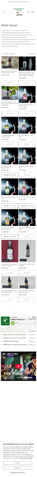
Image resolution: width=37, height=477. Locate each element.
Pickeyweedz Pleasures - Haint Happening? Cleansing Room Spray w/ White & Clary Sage (27, 74)
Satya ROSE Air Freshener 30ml (27, 197)
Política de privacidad (25, 458)
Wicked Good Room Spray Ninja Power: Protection (27, 291)
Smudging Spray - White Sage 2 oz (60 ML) (27, 264)
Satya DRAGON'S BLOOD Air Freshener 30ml (26, 105)
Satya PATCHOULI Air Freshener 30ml (9, 197)
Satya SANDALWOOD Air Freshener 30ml (7, 228)
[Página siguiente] (24, 308)
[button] (4, 12)
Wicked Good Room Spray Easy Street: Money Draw (9, 291)
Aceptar (17, 463)
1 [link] (13, 308)
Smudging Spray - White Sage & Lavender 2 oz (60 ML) (9, 264)
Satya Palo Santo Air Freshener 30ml (27, 167)
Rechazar (17, 468)
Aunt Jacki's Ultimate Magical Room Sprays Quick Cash (9, 71)
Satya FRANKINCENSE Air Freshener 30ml (7, 136)
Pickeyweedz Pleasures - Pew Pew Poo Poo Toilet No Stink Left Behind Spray (9, 103)
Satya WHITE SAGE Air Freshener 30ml (27, 228)
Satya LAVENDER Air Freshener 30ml (26, 136)
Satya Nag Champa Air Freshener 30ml (7, 167)
